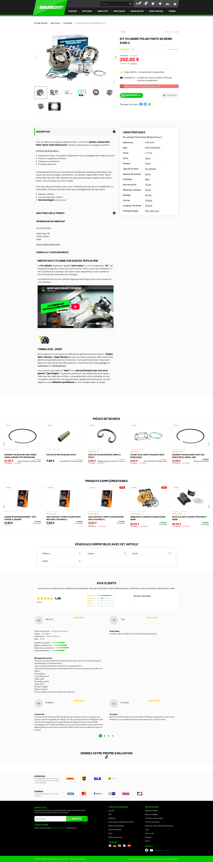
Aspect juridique (151, 810)
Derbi (135, 553)
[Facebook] (146, 850)
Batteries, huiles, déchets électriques (159, 826)
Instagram (158, 850)
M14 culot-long (152, 210)
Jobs (147, 829)
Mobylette (103, 11)
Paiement (111, 818)
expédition (134, 63)
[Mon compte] (152, 3)
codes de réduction (59, 828)
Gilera (45, 560)
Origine (148, 200)
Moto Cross (119, 11)
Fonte (148, 189)
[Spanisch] (129, 845)
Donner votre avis (173, 49)
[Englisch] (119, 845)
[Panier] (175, 3)
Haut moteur (55, 23)
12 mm (148, 184)
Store (110, 833)
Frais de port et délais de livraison (121, 822)
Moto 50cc (87, 11)
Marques (148, 837)
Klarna (147, 841)
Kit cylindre (67, 23)
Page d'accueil (42, 23)
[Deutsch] (114, 845)
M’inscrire (77, 819)
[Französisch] (109, 845)
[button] (141, 104)
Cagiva (91, 553)
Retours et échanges (116, 826)
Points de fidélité (114, 829)
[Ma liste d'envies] (160, 3)
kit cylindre (101, 362)
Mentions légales (151, 814)
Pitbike (172, 11)
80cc (147, 179)
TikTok (166, 850)
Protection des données (154, 818)
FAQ (109, 814)
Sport (148, 158)
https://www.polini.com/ (48, 244)
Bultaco (46, 553)
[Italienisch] (124, 845)
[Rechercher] (130, 4)
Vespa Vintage (156, 11)
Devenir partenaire (115, 837)
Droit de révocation (152, 822)
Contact (111, 810)
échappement (59, 365)
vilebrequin (43, 365)
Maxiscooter (137, 11)
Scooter (72, 11)
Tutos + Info (149, 833)
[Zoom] (114, 82)
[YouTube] (151, 850)
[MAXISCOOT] (50, 7)
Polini (123, 32)
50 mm (148, 195)
